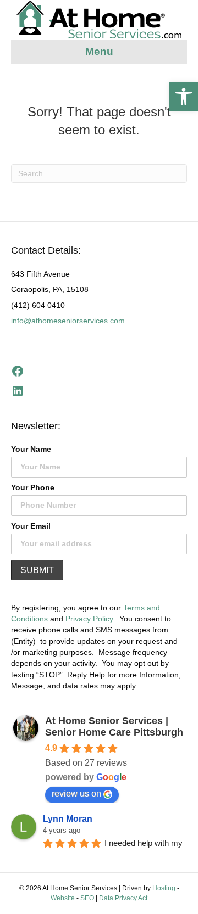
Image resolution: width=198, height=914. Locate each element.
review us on (76, 793)
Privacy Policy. (90, 618)
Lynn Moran (67, 818)
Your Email (31, 526)
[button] (183, 96)
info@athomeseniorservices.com (68, 320)
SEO (87, 898)
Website (63, 898)
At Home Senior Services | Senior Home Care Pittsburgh (114, 726)
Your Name (31, 449)
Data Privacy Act (123, 898)
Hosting (163, 888)
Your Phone (32, 487)
